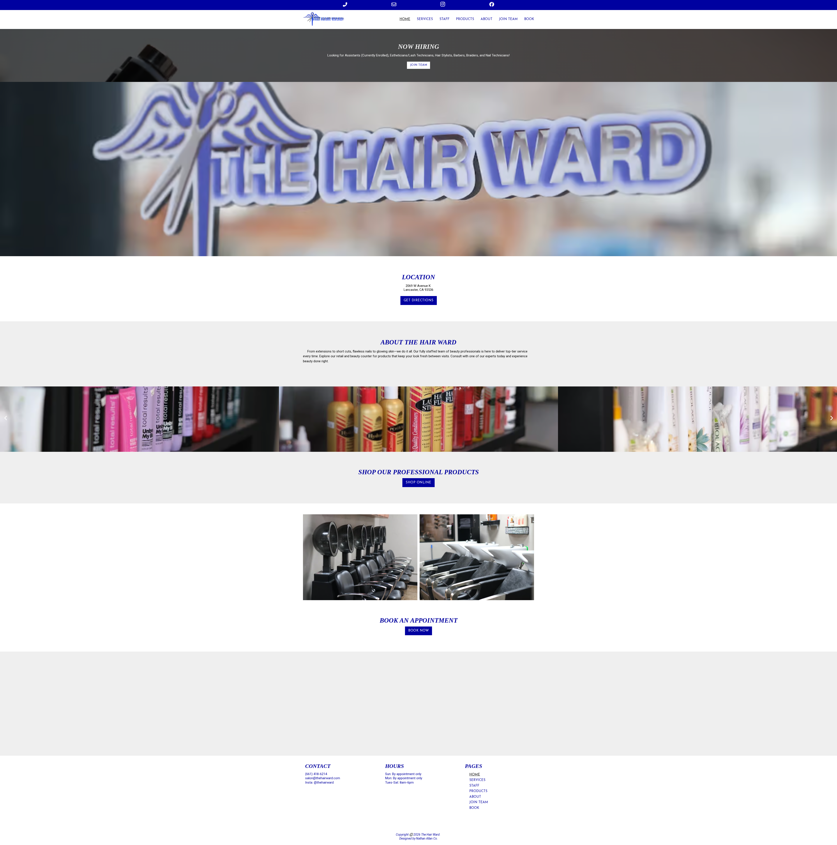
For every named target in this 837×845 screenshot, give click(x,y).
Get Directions (419, 300)
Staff (444, 19)
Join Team (508, 19)
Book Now (418, 630)
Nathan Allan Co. (427, 838)
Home (405, 19)
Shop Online (418, 482)
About (486, 19)
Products (465, 19)
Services (425, 19)
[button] (5, 418)
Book (529, 19)
